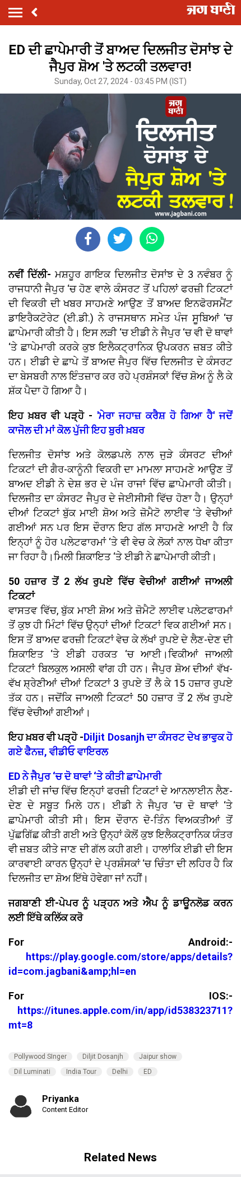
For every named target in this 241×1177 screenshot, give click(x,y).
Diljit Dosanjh (102, 1056)
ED (147, 1072)
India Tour (81, 1072)
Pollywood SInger (40, 1056)
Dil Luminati (32, 1072)
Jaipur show (158, 1056)
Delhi (120, 1072)
